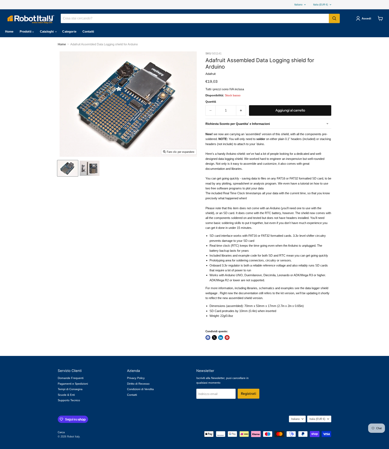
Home (9, 31)
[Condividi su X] (214, 337)
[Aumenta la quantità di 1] (241, 110)
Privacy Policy (136, 378)
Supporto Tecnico (69, 400)
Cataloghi (47, 31)
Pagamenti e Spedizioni (73, 383)
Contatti (88, 31)
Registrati (248, 394)
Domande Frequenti (70, 378)
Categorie (69, 31)
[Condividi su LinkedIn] (220, 337)
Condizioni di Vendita (140, 389)
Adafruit (210, 73)
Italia (320, 4)
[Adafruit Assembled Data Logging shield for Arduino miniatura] (67, 168)
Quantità (210, 101)
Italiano (298, 4)
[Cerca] (334, 18)
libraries (236, 168)
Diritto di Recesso (138, 383)
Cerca (61, 432)
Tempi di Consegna (70, 389)
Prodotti (26, 31)
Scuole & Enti (66, 394)
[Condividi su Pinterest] (227, 337)
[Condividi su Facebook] (207, 337)
